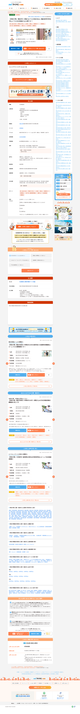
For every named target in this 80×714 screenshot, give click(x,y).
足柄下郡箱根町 (36, 517)
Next (53, 363)
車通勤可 (19, 590)
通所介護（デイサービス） (20, 560)
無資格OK (22, 536)
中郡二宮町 (40, 516)
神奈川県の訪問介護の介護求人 (62, 59)
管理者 (18, 527)
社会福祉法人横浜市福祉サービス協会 (37, 16)
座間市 (12, 516)
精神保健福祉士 (17, 536)
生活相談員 (18, 526)
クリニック (13, 551)
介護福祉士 (11, 535)
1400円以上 (26, 571)
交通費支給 (43, 592)
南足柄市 (16, 516)
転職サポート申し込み (40, 687)
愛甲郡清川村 (19, 518)
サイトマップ (24, 683)
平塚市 (12, 515)
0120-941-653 (31, 643)
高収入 (48, 590)
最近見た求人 (70, 8)
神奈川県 (18, 32)
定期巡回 (21, 128)
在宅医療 (23, 551)
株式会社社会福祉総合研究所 (14, 455)
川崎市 (29, 512)
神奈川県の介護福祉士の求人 (62, 29)
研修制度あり (39, 591)
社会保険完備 (37, 592)
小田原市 (23, 515)
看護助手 (32, 672)
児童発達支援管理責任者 (26, 673)
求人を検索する (47, 8)
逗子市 (30, 515)
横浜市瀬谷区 (45, 511)
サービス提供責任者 (40, 526)
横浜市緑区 (40, 511)
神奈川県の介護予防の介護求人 (62, 96)
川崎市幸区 (39, 512)
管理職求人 (40, 590)
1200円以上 (21, 571)
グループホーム (37, 560)
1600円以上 (31, 571)
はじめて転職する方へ (63, 197)
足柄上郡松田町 (17, 517)
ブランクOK (26, 591)
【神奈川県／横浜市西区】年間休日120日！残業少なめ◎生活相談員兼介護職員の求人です (30, 401)
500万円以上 (33, 581)
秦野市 (37, 515)
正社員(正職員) (23, 136)
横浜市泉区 (13, 512)
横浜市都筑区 (24, 512)
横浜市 (10, 510)
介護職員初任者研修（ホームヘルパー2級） (27, 535)
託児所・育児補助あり (22, 592)
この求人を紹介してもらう (27, 226)
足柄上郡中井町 (46, 516)
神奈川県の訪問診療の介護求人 (62, 85)
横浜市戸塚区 (24, 511)
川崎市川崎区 (33, 512)
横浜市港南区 (30, 511)
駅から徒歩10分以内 (12, 590)
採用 (34, 703)
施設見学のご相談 (15, 48)
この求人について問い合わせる (34, 48)
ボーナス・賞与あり (30, 592)
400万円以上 (27, 581)
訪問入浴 (48, 560)
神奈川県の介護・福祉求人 (61, 20)
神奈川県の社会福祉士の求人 (62, 30)
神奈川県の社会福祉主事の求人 (62, 34)
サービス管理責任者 (36, 673)
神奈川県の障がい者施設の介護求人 (63, 80)
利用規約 (40, 683)
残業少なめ (15, 592)
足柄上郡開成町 (30, 517)
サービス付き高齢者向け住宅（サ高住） (37, 559)
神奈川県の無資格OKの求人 (61, 40)
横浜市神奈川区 (21, 510)
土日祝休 (17, 591)
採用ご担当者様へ (15, 683)
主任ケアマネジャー (32, 526)
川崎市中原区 (44, 512)
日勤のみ (21, 591)
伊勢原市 (47, 515)
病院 (10, 551)
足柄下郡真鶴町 (43, 517)
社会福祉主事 (38, 535)
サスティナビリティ (29, 703)
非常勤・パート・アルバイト (28, 544)
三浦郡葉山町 (24, 516)
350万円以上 (22, 581)
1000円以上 (16, 571)
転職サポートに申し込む (53, 4)
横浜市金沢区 (13, 511)
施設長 (61, 672)
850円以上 (11, 571)
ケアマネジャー (38, 672)
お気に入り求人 (58, 8)
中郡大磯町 (36, 516)
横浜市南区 (36, 510)
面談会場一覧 (35, 8)
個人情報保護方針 (45, 703)
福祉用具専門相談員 (45, 673)
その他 (27, 551)
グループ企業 (38, 703)
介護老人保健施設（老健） (18, 559)
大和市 (44, 515)
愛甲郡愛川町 (13, 518)
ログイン (67, 4)
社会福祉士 (16, 535)
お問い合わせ (64, 683)
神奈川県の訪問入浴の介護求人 (62, 82)
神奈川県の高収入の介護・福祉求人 (63, 127)
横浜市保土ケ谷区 (42, 510)
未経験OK (35, 590)
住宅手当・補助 (30, 590)
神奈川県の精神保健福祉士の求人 (63, 39)
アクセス (22, 703)
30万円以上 (26, 576)
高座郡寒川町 (30, 516)
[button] (30, 270)
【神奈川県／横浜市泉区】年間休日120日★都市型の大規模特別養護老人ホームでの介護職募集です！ (30, 345)
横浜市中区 (31, 510)
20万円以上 (16, 576)
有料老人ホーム (26, 559)
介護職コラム (56, 683)
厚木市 (40, 515)
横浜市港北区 (18, 511)
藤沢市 (19, 515)
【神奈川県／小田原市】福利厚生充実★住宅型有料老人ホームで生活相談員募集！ (30, 458)
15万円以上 (11, 576)
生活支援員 (14, 527)
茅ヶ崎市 (27, 515)
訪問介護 (10, 559)
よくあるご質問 (33, 683)
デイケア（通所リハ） (29, 560)
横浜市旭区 (36, 511)
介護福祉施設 (18, 551)
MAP (17, 36)
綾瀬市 (20, 516)
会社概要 (18, 703)
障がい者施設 (43, 560)
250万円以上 (11, 581)
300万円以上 (16, 581)
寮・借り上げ (23, 590)
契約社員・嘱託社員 (19, 544)
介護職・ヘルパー (12, 526)
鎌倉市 (16, 515)
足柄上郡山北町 (23, 517)
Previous (7, 363)
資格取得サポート (32, 591)
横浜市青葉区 (18, 512)
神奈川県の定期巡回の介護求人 (62, 86)
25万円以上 (21, 576)
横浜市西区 (27, 510)
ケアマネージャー (24, 526)
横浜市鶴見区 (14, 510)
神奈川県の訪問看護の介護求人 (62, 83)
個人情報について (48, 683)
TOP (11, 8)
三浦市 (34, 515)
